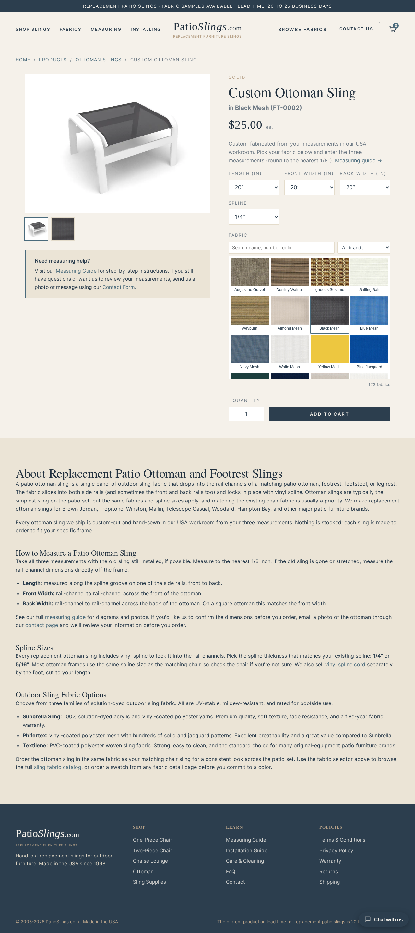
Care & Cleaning (245, 861)
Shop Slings (33, 29)
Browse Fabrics (302, 29)
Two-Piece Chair (152, 850)
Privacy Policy (336, 850)
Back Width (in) (363, 173)
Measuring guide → (358, 160)
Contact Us (356, 28)
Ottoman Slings (99, 59)
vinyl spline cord (345, 664)
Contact (235, 882)
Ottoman (143, 871)
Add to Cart (330, 414)
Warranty (330, 861)
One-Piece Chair (152, 840)
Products (53, 59)
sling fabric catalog (57, 767)
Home (23, 59)
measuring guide (65, 617)
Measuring (106, 29)
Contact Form (118, 287)
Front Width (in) (309, 173)
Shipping (329, 882)
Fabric (238, 235)
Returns (328, 871)
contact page (41, 625)
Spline (238, 203)
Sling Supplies (149, 882)
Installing (146, 29)
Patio (207, 29)
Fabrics (71, 29)
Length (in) (245, 173)
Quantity (246, 400)
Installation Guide (246, 850)
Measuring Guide (76, 271)
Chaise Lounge (150, 861)
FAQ (230, 871)
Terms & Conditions (342, 840)
